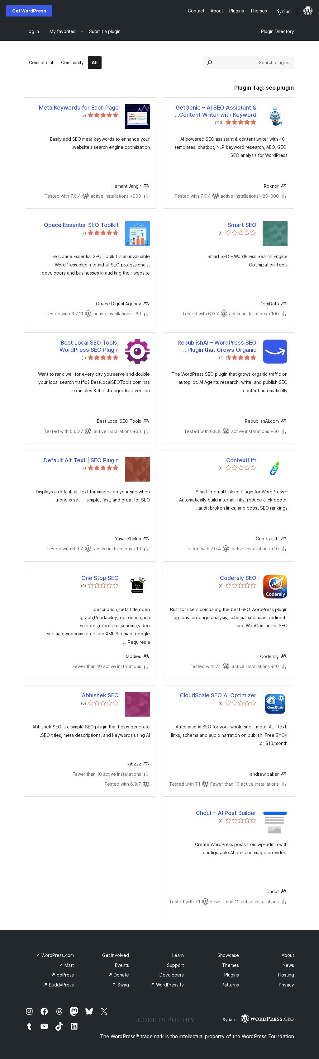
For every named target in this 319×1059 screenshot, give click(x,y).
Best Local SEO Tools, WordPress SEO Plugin (89, 346)
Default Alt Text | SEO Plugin (81, 460)
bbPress (62, 974)
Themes (230, 965)
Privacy (286, 984)
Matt (66, 965)
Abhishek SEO (100, 695)
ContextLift (241, 460)
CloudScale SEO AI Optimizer (218, 695)
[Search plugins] (209, 62)
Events (122, 965)
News (288, 965)
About (288, 955)
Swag (120, 984)
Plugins (231, 974)
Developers (172, 974)
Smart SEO (242, 225)
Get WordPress (29, 10)
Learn (178, 955)
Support (175, 965)
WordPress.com (55, 955)
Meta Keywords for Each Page (79, 107)
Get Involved (115, 955)
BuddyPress (59, 984)
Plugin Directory (277, 31)
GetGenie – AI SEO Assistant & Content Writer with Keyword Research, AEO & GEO (216, 111)
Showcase (228, 955)
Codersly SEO (238, 578)
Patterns (230, 984)
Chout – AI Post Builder (226, 813)
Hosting (286, 974)
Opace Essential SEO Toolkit (81, 225)
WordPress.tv (167, 984)
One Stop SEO (100, 578)
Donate (118, 974)
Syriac (229, 1019)
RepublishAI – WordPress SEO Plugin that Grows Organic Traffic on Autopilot (217, 346)
